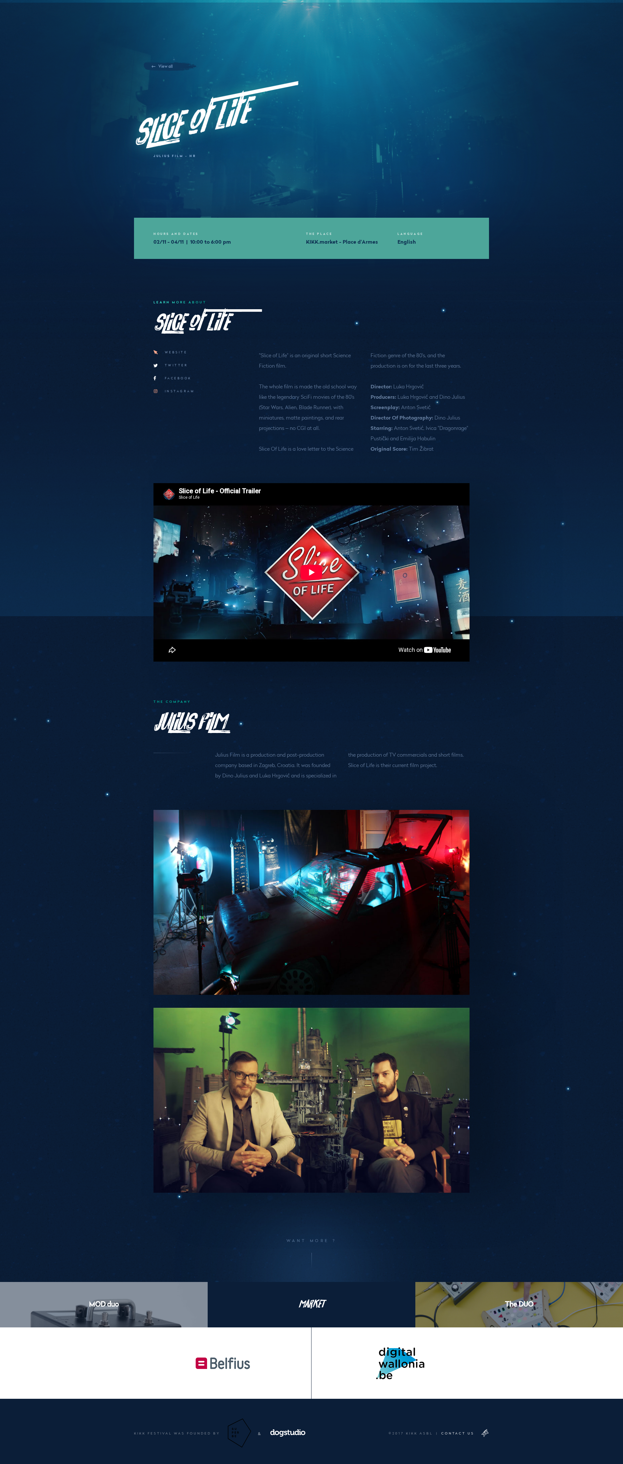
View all (165, 66)
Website (176, 352)
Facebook (178, 378)
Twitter (176, 365)
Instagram (180, 391)
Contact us (457, 1433)
